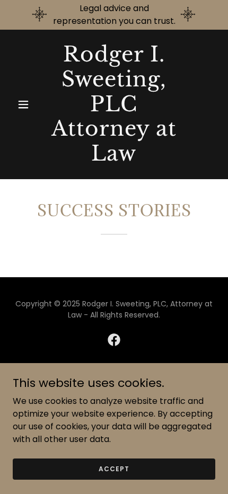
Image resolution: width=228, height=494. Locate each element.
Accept (114, 468)
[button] (28, 104)
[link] (113, 158)
